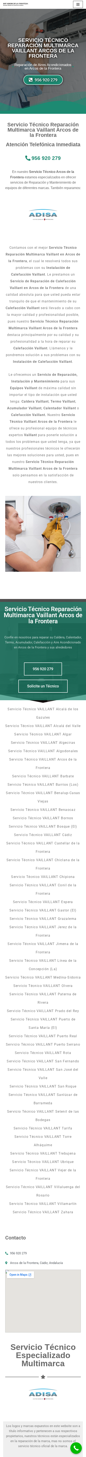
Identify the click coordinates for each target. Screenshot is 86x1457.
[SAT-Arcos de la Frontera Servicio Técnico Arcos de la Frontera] (15, 4)
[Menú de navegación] (78, 4)
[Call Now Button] (76, 1448)
